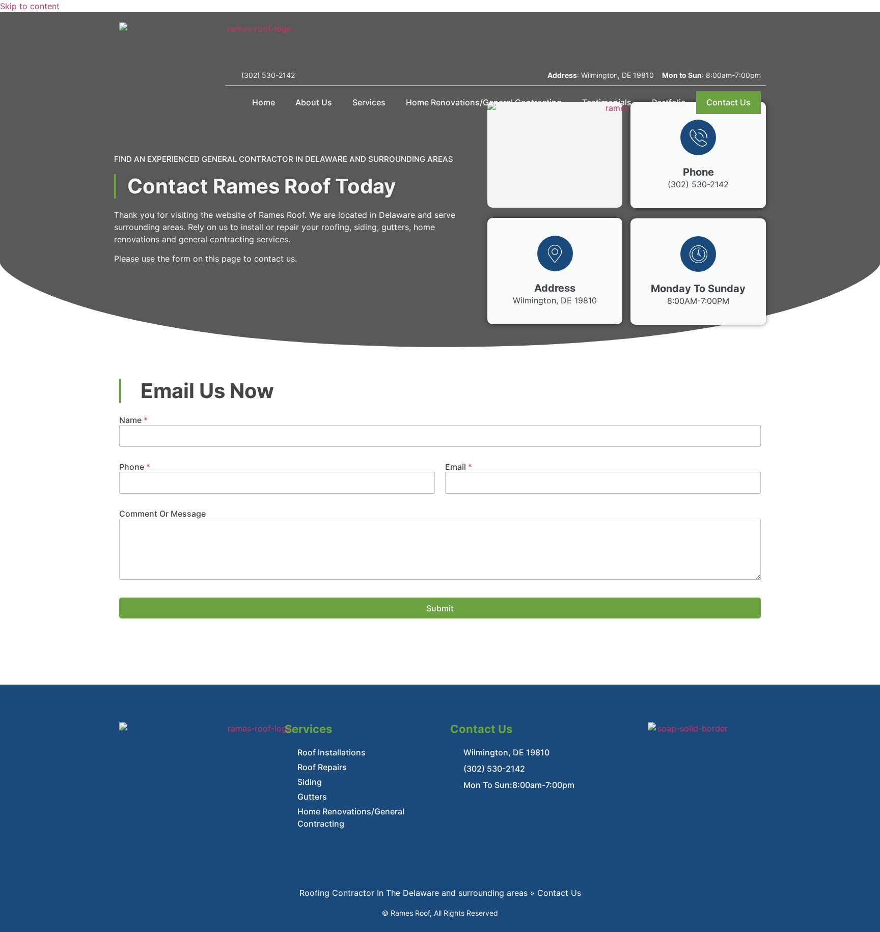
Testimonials (606, 102)
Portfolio (669, 102)
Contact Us (728, 102)
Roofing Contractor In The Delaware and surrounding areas (413, 893)
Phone (134, 467)
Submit (440, 608)
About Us (313, 102)
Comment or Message (162, 514)
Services (369, 102)
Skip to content (30, 6)
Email (458, 467)
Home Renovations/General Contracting (484, 102)
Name (133, 420)
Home (263, 102)
